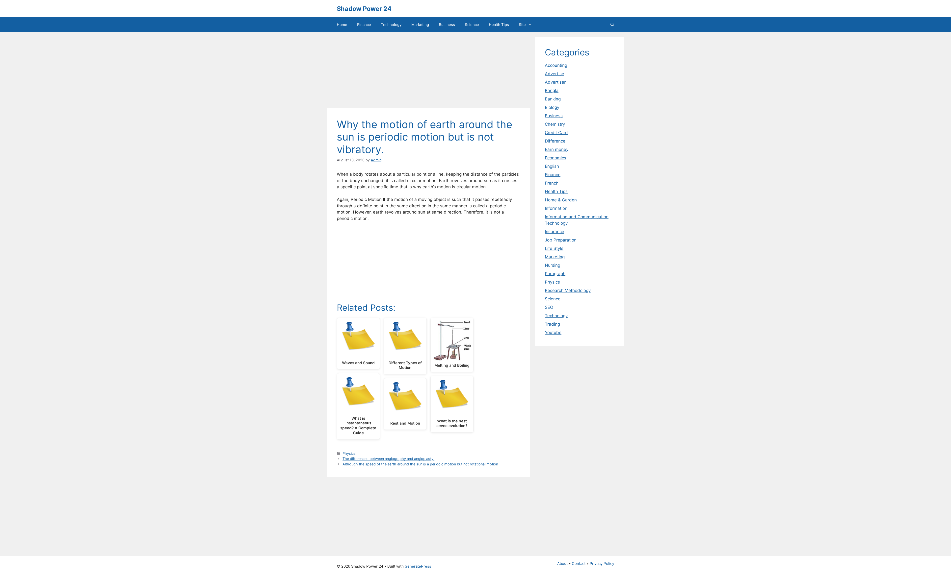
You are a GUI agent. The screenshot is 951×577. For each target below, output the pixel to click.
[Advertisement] (428, 71)
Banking (553, 98)
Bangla (551, 90)
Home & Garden (561, 199)
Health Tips (499, 24)
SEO (549, 307)
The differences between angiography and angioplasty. (388, 459)
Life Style (554, 248)
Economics (555, 157)
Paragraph (555, 273)
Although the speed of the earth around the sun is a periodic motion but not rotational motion (420, 464)
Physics (349, 453)
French (551, 183)
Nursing (552, 265)
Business (447, 24)
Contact (578, 563)
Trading (552, 324)
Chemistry (555, 124)
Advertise (554, 73)
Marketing (420, 24)
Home (342, 24)
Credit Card (556, 132)
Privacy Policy (602, 563)
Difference (555, 141)
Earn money (556, 149)
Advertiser (555, 82)
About (562, 563)
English (552, 166)
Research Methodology (568, 290)
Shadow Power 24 (364, 8)
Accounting (556, 65)
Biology (552, 107)
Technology (391, 24)
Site (522, 24)
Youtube (553, 332)
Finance (364, 24)
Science (472, 24)
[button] (612, 24)
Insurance (554, 231)
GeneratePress (418, 566)
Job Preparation (561, 240)
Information (556, 208)
